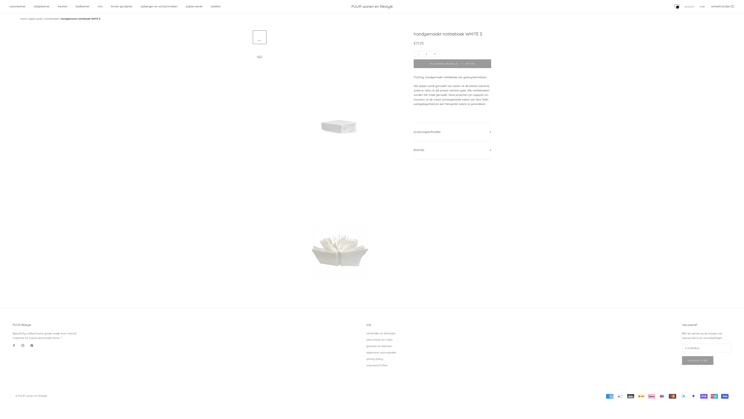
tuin (100, 6)
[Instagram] (23, 345)
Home (23, 18)
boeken (216, 6)
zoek (702, 6)
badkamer (83, 6)
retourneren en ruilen (379, 339)
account (689, 6)
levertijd (419, 150)
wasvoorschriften (377, 365)
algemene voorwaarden (381, 352)
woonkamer (18, 6)
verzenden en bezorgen (381, 333)
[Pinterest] (31, 345)
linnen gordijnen (122, 6)
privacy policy (374, 359)
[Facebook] (14, 345)
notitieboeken (51, 18)
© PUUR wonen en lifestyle (31, 395)
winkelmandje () (722, 6)
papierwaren (194, 6)
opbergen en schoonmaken (159, 6)
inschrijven (698, 360)
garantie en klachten (379, 346)
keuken (63, 6)
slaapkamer (42, 6)
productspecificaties (427, 132)
